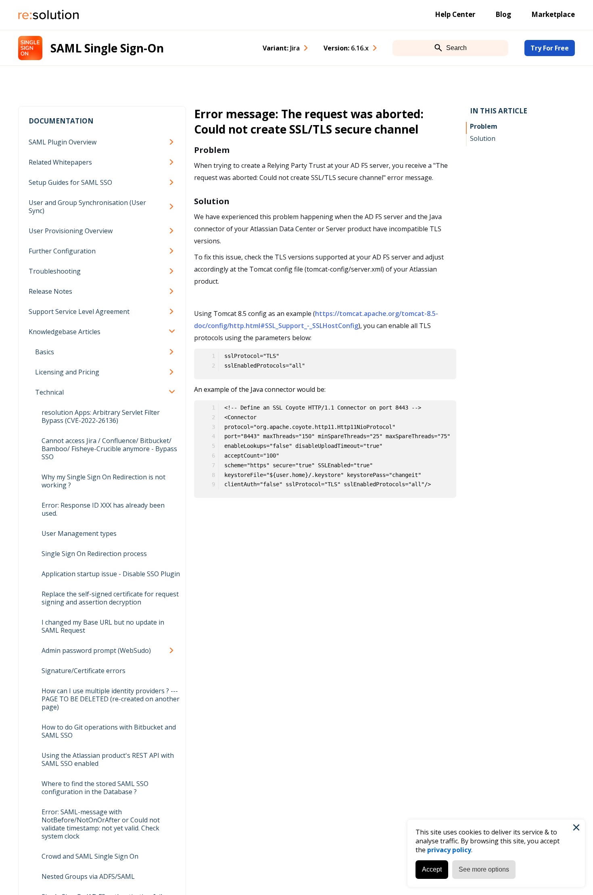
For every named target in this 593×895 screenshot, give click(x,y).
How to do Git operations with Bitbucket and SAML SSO (109, 731)
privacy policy (449, 849)
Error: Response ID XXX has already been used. (103, 509)
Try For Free (549, 48)
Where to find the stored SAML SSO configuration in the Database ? (95, 787)
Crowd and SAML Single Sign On (90, 856)
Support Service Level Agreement (79, 311)
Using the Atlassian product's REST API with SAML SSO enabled (108, 759)
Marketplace (553, 14)
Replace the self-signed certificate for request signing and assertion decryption (110, 598)
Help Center (455, 14)
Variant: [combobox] (281, 48)
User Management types (79, 533)
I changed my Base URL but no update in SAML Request (103, 626)
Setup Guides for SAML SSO (70, 182)
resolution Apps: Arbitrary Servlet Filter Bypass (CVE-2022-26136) (101, 416)
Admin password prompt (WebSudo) (96, 650)
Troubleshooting (55, 271)
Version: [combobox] (346, 48)
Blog (503, 14)
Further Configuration (62, 251)
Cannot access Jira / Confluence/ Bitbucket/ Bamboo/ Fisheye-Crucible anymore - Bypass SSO (109, 448)
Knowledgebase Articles (64, 331)
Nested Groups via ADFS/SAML (88, 876)
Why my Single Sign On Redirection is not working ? (103, 481)
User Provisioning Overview (71, 230)
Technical (49, 392)
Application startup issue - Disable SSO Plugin (111, 573)
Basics (44, 351)
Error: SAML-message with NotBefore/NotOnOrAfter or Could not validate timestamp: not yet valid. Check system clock (101, 824)
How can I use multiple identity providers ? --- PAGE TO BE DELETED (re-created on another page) (111, 698)
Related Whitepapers (60, 162)
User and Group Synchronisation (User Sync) (87, 206)
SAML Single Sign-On (107, 48)
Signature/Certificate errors (83, 670)
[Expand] (173, 142)
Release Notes (50, 291)
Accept (432, 869)
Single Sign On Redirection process (94, 553)
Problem (483, 126)
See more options (484, 869)
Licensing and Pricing (67, 372)
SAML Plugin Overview (62, 142)
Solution (482, 138)
